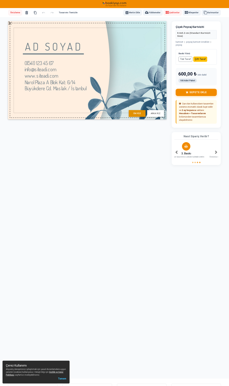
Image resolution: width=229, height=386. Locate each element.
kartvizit (179, 42)
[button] (176, 152)
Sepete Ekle (198, 92)
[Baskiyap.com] (114, 4)
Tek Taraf (185, 59)
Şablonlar (174, 12)
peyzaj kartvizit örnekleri (197, 42)
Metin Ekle (134, 12)
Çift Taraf (200, 59)
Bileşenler (193, 12)
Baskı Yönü (184, 53)
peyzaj (179, 45)
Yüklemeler (155, 12)
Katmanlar (213, 12)
